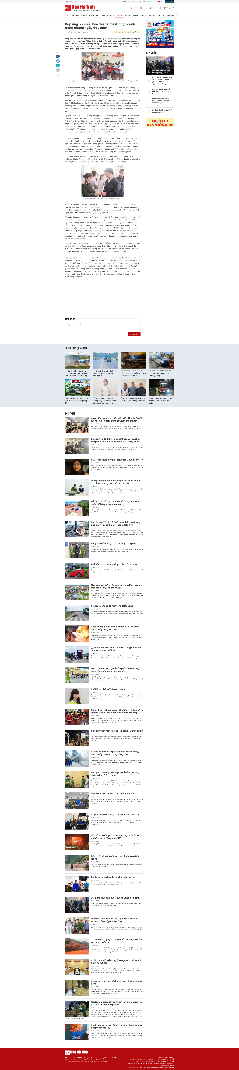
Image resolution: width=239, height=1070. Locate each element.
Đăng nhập (170, 1)
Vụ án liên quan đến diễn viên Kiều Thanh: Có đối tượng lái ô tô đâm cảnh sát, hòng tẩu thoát (116, 419)
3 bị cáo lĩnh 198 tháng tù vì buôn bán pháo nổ (115, 814)
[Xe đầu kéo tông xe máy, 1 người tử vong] (77, 613)
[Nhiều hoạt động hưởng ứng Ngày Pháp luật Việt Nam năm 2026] (77, 967)
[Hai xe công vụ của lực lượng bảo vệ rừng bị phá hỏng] (77, 988)
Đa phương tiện (157, 8)
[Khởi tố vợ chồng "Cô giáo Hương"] (77, 696)
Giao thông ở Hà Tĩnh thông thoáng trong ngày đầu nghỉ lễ (103, 373)
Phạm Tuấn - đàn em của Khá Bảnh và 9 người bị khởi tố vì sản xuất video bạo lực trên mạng (117, 711)
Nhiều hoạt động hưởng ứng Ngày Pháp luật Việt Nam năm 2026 (116, 961)
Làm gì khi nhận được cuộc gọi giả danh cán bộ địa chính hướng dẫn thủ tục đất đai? (116, 482)
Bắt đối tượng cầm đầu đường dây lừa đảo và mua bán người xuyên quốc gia (161, 102)
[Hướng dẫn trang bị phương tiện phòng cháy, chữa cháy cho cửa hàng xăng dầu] (77, 758)
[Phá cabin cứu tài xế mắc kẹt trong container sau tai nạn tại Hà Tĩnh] (77, 654)
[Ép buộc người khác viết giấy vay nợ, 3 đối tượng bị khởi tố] (133, 387)
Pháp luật (119, 15)
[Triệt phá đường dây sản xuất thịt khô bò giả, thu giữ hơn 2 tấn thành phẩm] (77, 1009)
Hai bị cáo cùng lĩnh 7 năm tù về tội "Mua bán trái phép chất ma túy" (117, 1026)
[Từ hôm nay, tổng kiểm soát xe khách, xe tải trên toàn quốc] (161, 387)
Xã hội (98, 15)
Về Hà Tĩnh (143, 15)
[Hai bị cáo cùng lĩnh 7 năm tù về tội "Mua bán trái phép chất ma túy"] (77, 1032)
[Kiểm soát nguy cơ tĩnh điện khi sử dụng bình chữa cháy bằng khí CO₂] (77, 633)
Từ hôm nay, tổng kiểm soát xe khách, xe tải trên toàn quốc (161, 400)
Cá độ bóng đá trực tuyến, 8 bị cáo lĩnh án (113, 877)
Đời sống (152, 15)
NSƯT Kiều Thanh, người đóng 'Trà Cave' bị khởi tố (117, 460)
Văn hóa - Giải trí (108, 15)
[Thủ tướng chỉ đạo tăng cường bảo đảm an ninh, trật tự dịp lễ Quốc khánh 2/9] (77, 592)
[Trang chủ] (67, 15)
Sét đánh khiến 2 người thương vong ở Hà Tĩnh (161, 72)
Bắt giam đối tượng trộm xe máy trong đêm (114, 543)
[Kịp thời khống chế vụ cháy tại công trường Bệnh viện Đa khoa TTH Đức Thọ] (77, 360)
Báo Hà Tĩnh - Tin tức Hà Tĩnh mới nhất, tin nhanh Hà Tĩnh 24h (84, 8)
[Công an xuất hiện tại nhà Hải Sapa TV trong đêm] (77, 738)
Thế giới (135, 15)
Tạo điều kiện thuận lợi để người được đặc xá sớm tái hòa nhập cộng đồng (114, 920)
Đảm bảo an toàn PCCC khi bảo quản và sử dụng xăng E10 (76, 400)
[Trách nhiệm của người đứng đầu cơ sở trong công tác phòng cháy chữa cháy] (77, 675)
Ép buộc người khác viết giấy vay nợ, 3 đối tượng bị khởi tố (162, 91)
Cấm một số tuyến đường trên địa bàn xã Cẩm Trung (115, 857)
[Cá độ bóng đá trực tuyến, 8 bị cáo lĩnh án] (77, 884)
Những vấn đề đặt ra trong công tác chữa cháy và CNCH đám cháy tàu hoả (133, 373)
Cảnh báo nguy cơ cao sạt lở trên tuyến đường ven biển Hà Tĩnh (117, 941)
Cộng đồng (170, 15)
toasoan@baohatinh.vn (167, 1065)
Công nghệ (160, 15)
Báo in (145, 8)
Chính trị (84, 15)
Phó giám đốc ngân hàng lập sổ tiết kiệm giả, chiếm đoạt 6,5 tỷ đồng (115, 774)
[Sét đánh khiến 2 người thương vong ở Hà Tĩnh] (160, 65)
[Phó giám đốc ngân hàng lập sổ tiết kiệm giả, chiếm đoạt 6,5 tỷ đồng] (77, 779)
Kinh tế (91, 15)
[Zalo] (162, 1)
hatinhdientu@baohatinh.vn (165, 1063)
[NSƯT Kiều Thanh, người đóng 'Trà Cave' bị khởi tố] (77, 467)
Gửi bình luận (134, 334)
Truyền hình (170, 8)
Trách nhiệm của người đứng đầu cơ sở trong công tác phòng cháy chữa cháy (115, 670)
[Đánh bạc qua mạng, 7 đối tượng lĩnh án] (77, 800)
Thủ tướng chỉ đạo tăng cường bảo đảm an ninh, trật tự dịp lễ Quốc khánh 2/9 (116, 586)
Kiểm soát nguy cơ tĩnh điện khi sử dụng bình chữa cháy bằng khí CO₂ (115, 628)
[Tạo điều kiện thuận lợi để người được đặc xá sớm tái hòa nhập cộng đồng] (77, 925)
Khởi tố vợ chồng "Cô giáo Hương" (108, 689)
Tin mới (136, 8)
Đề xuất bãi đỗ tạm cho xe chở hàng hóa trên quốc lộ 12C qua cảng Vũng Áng (115, 503)
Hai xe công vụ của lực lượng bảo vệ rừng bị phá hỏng (116, 982)
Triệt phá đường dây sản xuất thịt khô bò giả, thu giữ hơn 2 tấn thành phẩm (116, 1003)
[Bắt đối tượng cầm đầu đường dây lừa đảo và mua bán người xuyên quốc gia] (105, 387)
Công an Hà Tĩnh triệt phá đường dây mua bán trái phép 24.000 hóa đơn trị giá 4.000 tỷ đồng (162, 81)
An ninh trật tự (78, 21)
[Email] (58, 65)
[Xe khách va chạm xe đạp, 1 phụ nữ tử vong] (77, 571)
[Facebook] (154, 1)
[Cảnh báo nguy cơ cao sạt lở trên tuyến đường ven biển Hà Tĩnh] (77, 946)
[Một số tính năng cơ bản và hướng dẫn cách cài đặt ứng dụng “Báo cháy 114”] (77, 842)
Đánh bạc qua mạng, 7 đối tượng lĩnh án (112, 793)
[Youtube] (159, 1)
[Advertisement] (103, 293)
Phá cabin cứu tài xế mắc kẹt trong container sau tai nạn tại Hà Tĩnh (116, 649)
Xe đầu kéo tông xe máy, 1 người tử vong (162, 111)
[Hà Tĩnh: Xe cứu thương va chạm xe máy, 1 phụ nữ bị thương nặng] (161, 360)
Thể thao (128, 15)
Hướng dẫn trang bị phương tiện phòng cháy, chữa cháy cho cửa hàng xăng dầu (115, 753)
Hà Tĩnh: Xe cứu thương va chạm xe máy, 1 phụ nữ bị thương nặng (160, 373)
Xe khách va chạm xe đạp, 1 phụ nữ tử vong (114, 564)
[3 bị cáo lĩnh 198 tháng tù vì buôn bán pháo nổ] (77, 821)
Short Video (75, 15)
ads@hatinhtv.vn (169, 1067)
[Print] (58, 70)
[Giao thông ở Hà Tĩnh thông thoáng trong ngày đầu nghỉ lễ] (105, 360)
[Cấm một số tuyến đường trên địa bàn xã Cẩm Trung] (77, 863)
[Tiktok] (156, 1)
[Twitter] (58, 61)
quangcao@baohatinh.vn (156, 1067)
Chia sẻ (58, 52)
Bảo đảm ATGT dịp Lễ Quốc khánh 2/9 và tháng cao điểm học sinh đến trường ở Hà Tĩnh (116, 523)
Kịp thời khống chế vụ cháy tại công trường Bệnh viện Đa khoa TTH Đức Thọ (76, 373)
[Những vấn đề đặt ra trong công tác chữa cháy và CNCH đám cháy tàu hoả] (133, 360)
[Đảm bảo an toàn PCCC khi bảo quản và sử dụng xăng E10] (77, 387)
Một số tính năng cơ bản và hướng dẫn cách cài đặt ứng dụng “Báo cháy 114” (116, 836)
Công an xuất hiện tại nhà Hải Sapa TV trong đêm (117, 731)
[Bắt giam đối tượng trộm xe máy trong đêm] (77, 550)
